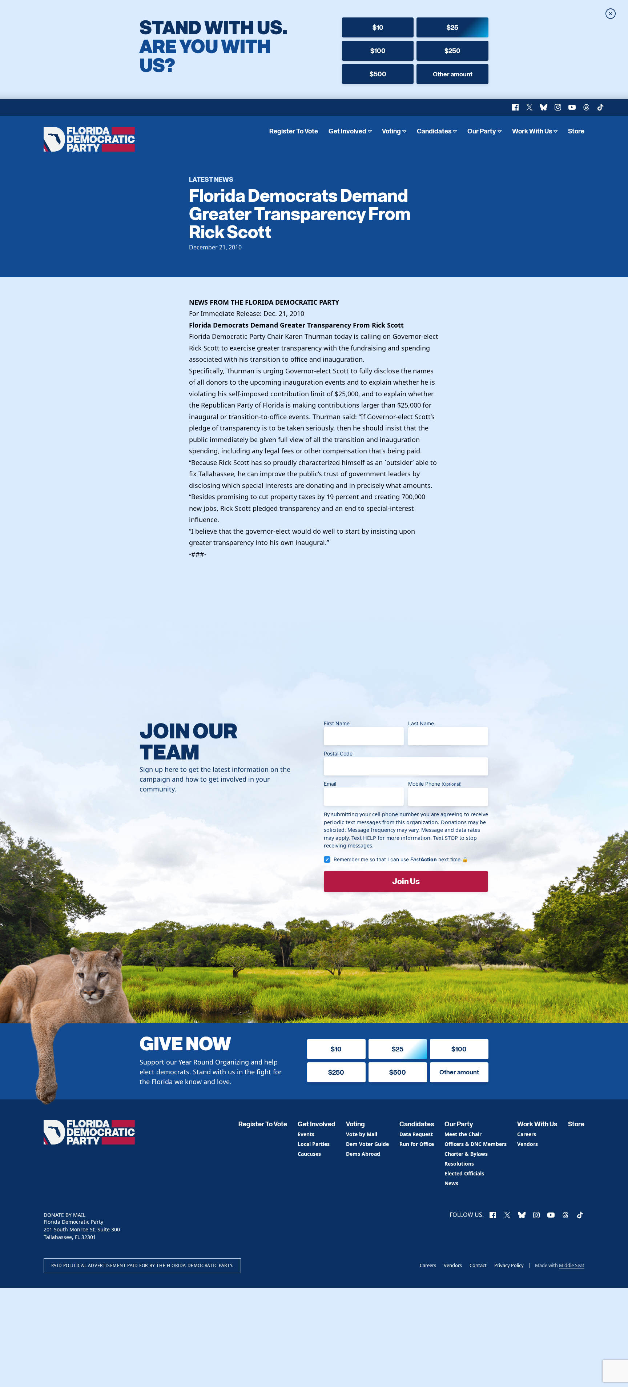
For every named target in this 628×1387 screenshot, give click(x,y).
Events (306, 1134)
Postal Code (338, 753)
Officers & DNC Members (475, 1144)
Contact (478, 1265)
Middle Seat (571, 1265)
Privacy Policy (509, 1265)
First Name (337, 723)
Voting (391, 131)
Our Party (481, 131)
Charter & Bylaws (466, 1154)
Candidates (434, 131)
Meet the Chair (463, 1134)
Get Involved (347, 131)
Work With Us (532, 131)
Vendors (527, 1144)
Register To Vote (293, 131)
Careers (526, 1134)
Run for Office (416, 1144)
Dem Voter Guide (367, 1144)
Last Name (421, 723)
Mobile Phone (435, 784)
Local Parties (314, 1144)
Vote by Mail (361, 1134)
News (451, 1183)
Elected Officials (464, 1174)
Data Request (416, 1134)
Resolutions (459, 1164)
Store (576, 131)
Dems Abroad (363, 1154)
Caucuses (309, 1154)
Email (330, 784)
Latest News (211, 179)
